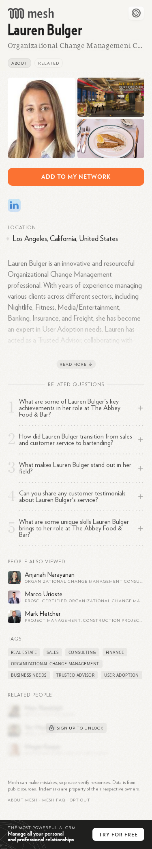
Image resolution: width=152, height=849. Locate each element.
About (19, 63)
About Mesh (23, 800)
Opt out (80, 800)
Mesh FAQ (53, 800)
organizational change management (55, 664)
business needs (29, 675)
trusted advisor (75, 675)
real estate (24, 652)
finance (115, 652)
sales (53, 652)
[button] (53, 800)
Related (48, 63)
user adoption (121, 675)
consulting (82, 652)
